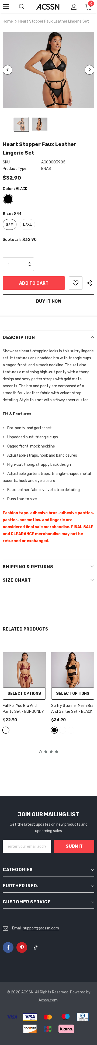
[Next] (89, 70)
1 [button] (40, 751)
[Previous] (7, 70)
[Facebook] (8, 947)
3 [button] (51, 751)
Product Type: (15, 168)
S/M (9, 224)
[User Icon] (74, 7)
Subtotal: (12, 239)
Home (8, 21)
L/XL (27, 224)
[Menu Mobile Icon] (6, 6)
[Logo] (48, 6)
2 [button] (45, 751)
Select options (24, 693)
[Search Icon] (27, 6)
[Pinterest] (21, 947)
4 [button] (56, 751)
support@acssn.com (41, 928)
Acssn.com (48, 1000)
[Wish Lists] (75, 283)
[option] (48, 70)
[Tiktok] (35, 947)
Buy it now (48, 301)
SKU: (7, 162)
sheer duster (77, 400)
